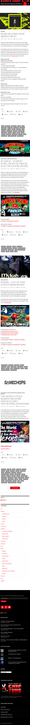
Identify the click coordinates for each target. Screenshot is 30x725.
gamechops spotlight (20, 249)
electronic (13, 366)
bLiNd (14, 469)
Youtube (16, 221)
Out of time (16, 368)
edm (23, 129)
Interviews (3, 543)
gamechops (11, 249)
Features (3, 31)
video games (20, 135)
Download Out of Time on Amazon (10, 333)
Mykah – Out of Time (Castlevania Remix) (13, 283)
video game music (12, 135)
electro (15, 248)
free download (5, 474)
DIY (1, 509)
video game (4, 135)
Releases (6, 279)
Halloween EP (7, 302)
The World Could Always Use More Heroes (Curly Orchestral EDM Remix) (15, 400)
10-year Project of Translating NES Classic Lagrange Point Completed (17, 662)
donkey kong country (6, 248)
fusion (11, 474)
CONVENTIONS (5, 514)
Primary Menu (28, 3)
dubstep (18, 129)
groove (8, 475)
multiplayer (21, 477)
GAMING (3, 528)
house (10, 132)
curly (7, 470)
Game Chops (3, 158)
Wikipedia (16, 192)
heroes (13, 475)
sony (3, 480)
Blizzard (19, 469)
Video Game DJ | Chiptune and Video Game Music (12, 4)
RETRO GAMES (5, 536)
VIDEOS (2, 581)
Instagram (9, 226)
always (9, 469)
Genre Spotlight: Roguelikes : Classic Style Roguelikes (12, 628)
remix (23, 132)
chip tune (10, 127)
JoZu (2, 546)
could (3, 470)
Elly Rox (11, 38)
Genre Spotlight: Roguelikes (7, 632)
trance (20, 134)
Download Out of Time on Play (9, 334)
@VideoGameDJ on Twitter (6, 717)
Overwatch (10, 479)
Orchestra (4, 479)
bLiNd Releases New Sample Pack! (12, 35)
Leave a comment (19, 38)
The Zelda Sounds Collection (14, 654)
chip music (4, 127)
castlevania (4, 365)
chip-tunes (16, 127)
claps (9, 129)
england (14, 472)
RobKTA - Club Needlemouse (14, 658)
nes (11, 368)
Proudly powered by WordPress (6, 723)
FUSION (8, 392)
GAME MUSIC (4, 132)
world (19, 482)
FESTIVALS (4, 516)
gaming (3, 475)
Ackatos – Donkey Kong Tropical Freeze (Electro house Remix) (14, 163)
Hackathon (3, 541)
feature (19, 472)
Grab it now (15, 55)
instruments (24, 475)
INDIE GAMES (5, 533)
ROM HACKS (5, 538)
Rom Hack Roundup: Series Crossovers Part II (10, 624)
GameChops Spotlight (12, 158)
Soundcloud (10, 221)
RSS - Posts (4, 612)
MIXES (2, 279)
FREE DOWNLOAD (6, 446)
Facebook (23, 226)
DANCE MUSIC (3, 392)
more (15, 477)
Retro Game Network (5, 709)
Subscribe (3, 601)
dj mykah (4, 366)
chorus (24, 469)
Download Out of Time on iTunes (10, 331)
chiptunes (4, 129)
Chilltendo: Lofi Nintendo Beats (7, 621)
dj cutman (19, 246)
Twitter (4, 221)
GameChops (3, 707)
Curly (27, 418)
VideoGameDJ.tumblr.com (6, 714)
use (19, 480)
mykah (7, 368)
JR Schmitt (13, 406)
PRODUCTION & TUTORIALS (8, 571)
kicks (14, 132)
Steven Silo (14, 134)
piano (16, 479)
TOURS (3, 521)
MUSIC (18, 132)
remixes (3, 134)
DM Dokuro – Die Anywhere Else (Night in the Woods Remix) (14, 639)
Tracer (14, 480)
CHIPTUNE (4, 553)
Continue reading (5, 448)
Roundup (3, 576)
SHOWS (3, 518)
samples (8, 134)
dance (13, 129)
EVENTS (2, 511)
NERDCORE (4, 568)
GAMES (23, 474)
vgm (25, 134)
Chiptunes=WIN (4, 712)
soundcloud (8, 480)
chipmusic (22, 127)
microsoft (4, 477)
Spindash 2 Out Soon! (5, 636)
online (27, 477)
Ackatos (4, 246)
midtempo (10, 477)
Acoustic (4, 469)
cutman (9, 246)
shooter (25, 479)
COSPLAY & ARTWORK (7, 531)
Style (2, 578)
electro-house (22, 248)
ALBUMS (4, 551)
